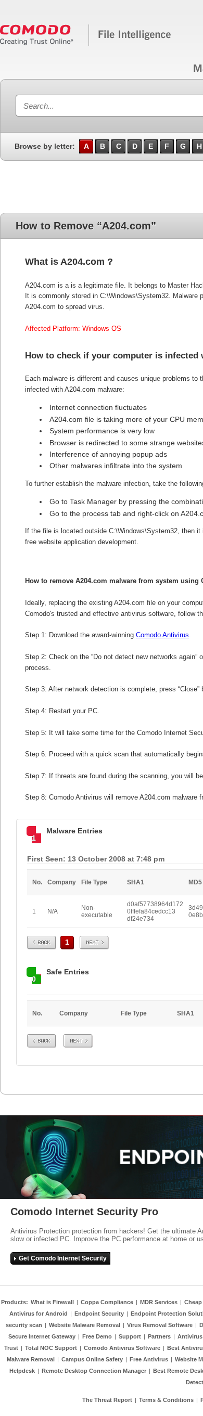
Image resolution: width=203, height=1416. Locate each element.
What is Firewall (52, 1302)
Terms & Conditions (166, 1400)
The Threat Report (107, 1400)
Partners (159, 1336)
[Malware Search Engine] (86, 43)
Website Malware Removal (84, 1325)
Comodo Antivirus (162, 635)
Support (130, 1336)
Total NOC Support (51, 1348)
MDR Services (158, 1302)
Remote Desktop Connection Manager (94, 1371)
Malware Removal (31, 1359)
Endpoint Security (99, 1313)
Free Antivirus (149, 1359)
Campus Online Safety (92, 1359)
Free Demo (97, 1336)
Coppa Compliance (107, 1302)
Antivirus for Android (38, 1313)
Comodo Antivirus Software (122, 1348)
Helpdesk (22, 1371)
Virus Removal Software (160, 1325)
